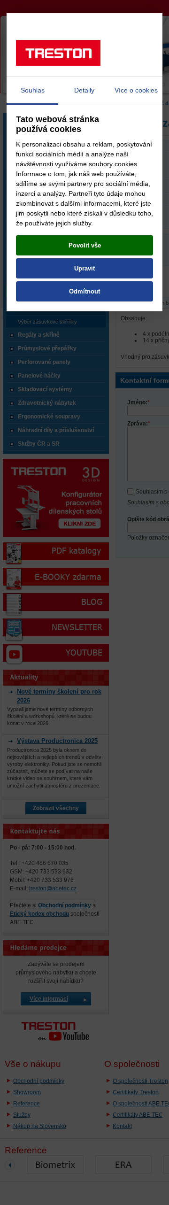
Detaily (84, 90)
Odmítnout (84, 291)
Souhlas (33, 90)
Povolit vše (85, 245)
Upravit (84, 268)
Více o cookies (136, 90)
